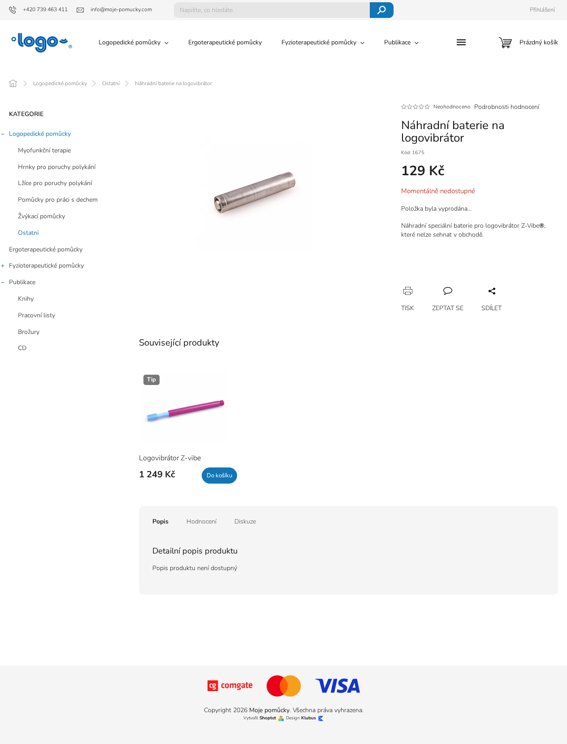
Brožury (28, 332)
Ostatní (28, 233)
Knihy (26, 298)
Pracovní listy (36, 315)
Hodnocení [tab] (201, 521)
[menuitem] (133, 42)
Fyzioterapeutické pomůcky (46, 265)
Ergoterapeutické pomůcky (45, 249)
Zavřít (456, 281)
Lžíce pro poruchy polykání (55, 183)
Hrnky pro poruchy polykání (56, 167)
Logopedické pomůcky (40, 134)
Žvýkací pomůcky (41, 216)
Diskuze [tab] (245, 521)
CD (22, 348)
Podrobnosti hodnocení (506, 107)
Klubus (308, 718)
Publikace (22, 282)
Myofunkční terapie (44, 150)
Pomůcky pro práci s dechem (58, 199)
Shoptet (268, 718)
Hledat (382, 10)
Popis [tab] (160, 521)
